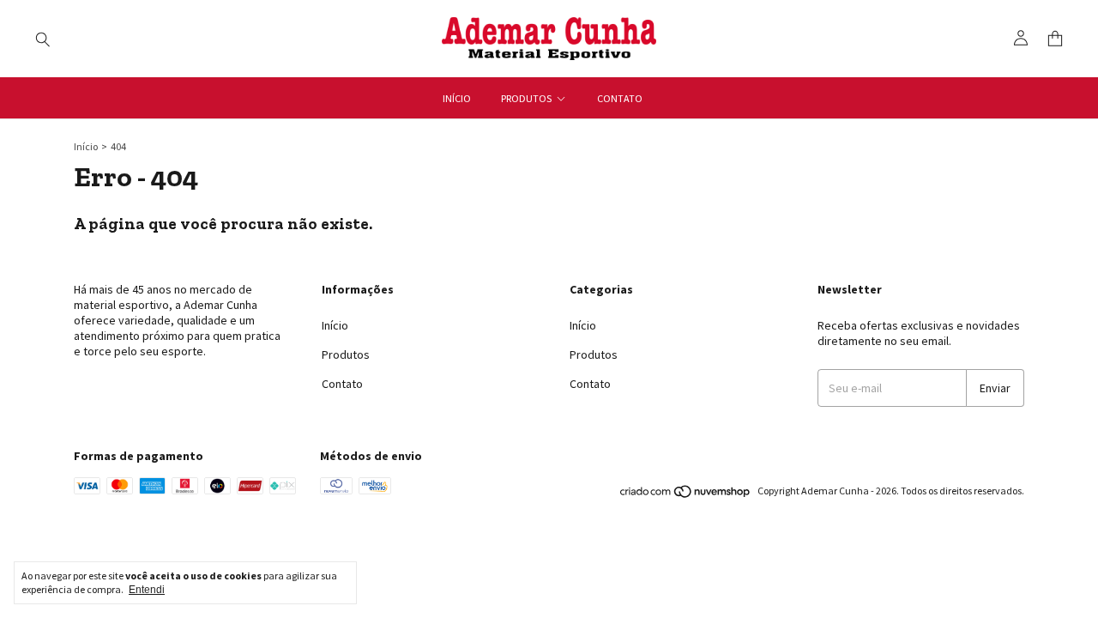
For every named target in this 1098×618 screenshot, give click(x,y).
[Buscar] (42, 38)
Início (457, 98)
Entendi (147, 590)
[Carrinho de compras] (1055, 39)
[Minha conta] (1020, 38)
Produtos (526, 98)
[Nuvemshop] (685, 494)
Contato (620, 98)
